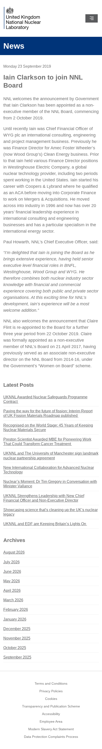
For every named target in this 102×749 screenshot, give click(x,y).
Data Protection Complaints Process (51, 737)
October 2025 (14, 648)
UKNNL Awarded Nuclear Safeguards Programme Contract (45, 399)
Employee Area (51, 721)
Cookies (51, 699)
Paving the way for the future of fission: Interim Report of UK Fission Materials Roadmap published (48, 413)
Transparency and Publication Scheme (51, 706)
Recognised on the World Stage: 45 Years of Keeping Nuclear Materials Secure (48, 427)
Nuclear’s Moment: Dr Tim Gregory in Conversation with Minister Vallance (50, 484)
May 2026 (11, 581)
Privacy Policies (51, 691)
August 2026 (14, 552)
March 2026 (13, 600)
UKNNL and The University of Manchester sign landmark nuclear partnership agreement (50, 455)
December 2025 (16, 629)
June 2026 (12, 572)
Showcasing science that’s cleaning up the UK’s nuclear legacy (50, 512)
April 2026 (12, 591)
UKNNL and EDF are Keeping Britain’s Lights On (45, 524)
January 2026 (14, 619)
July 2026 (11, 562)
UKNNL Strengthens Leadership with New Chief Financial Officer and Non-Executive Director (43, 498)
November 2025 (16, 638)
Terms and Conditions (51, 683)
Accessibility (51, 714)
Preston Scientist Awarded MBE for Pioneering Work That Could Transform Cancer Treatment (47, 441)
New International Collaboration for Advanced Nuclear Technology (48, 470)
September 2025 (17, 657)
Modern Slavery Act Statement (51, 729)
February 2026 (15, 610)
